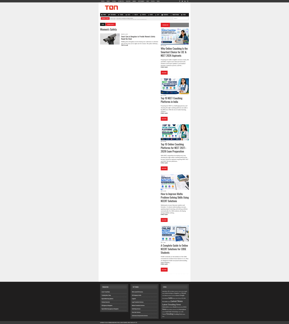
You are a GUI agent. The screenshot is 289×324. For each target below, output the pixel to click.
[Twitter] (182, 1)
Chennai (183, 293)
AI (168, 291)
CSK (163, 295)
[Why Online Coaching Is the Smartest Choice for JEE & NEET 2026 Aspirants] (175, 43)
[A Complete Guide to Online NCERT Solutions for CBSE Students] (175, 240)
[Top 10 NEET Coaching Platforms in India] (175, 93)
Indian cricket (175, 298)
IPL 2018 (184, 298)
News (164, 309)
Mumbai (175, 307)
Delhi (165, 295)
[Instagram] (187, 1)
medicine (171, 307)
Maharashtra (165, 307)
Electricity (169, 295)
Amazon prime (181, 291)
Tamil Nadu (168, 311)
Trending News (178, 314)
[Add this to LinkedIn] (126, 45)
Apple (185, 291)
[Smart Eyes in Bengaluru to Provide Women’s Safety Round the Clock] (110, 43)
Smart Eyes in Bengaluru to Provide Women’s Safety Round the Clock (138, 37)
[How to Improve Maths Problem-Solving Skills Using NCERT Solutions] (175, 189)
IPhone (179, 298)
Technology (175, 311)
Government (165, 298)
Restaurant (175, 309)
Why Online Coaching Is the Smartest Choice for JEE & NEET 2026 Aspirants (174, 51)
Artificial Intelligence (169, 293)
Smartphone (182, 309)
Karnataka (165, 301)
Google (182, 295)
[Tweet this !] (122, 45)
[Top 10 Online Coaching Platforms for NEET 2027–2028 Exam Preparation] (175, 139)
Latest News (177, 301)
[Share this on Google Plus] (124, 45)
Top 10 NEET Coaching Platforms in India (171, 100)
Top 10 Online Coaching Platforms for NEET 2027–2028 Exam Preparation (173, 147)
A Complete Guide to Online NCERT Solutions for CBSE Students (174, 248)
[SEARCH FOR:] (180, 18)
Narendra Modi (180, 307)
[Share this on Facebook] (121, 45)
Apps (163, 293)
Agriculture (165, 291)
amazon (176, 291)
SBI (178, 309)
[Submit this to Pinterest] (127, 45)
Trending (169, 314)
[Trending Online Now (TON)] (144, 7)
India (170, 298)
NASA (185, 307)
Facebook (173, 295)
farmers (177, 295)
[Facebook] (179, 1)
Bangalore (176, 293)
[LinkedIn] (185, 1)
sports (163, 311)
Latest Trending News (171, 304)
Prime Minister (170, 309)
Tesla (179, 311)
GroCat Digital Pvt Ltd (132, 322)
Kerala (169, 301)
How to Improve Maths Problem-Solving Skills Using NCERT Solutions (175, 197)
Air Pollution (172, 291)
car (180, 293)
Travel (164, 314)
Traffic (182, 311)
